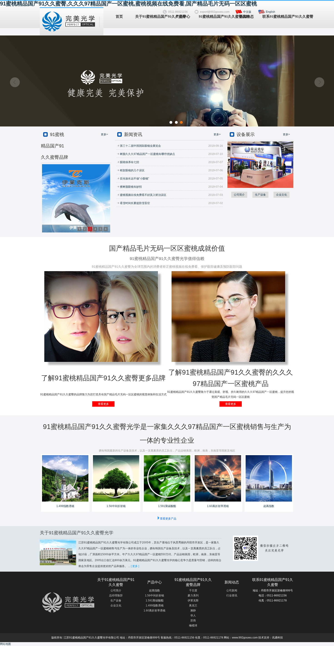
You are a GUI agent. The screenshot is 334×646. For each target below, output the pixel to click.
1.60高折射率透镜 (218, 506)
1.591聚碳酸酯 (167, 506)
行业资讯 (231, 595)
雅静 (193, 610)
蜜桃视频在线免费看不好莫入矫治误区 (142, 195)
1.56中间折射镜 (116, 506)
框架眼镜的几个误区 (132, 170)
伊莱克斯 (193, 600)
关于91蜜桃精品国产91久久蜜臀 (151, 16)
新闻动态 (246, 16)
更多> (104, 134)
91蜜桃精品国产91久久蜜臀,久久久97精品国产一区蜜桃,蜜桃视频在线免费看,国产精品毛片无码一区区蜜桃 (128, 3)
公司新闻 (231, 590)
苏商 (193, 620)
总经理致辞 (116, 595)
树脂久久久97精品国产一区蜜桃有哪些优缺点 (147, 154)
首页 (119, 16)
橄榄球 (193, 625)
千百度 (193, 590)
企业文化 (281, 194)
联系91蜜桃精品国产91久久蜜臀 (278, 16)
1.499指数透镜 (65, 506)
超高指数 (268, 506)
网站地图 (5, 644)
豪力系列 (193, 595)
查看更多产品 (168, 518)
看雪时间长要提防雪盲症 (134, 203)
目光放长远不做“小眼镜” (134, 178)
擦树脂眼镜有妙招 (130, 186)
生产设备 (260, 194)
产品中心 (183, 16)
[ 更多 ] (135, 566)
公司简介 (239, 194)
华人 (193, 615)
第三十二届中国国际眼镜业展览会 (140, 145)
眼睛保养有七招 (129, 162)
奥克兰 (193, 605)
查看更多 (103, 404)
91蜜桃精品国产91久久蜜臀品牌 (214, 16)
